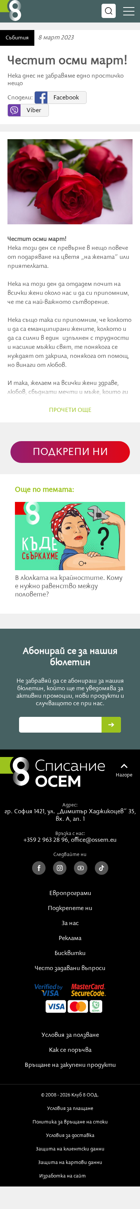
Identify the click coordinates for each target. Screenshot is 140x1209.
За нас (70, 923)
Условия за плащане (70, 1108)
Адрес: (70, 805)
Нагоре (124, 775)
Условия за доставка (70, 1135)
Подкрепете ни (70, 908)
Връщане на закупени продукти (70, 1065)
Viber (34, 110)
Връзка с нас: (70, 834)
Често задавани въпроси (70, 968)
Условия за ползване (70, 1035)
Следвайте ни (70, 855)
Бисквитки (70, 953)
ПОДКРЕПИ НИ (70, 452)
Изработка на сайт (63, 1176)
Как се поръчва (70, 1050)
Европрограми (70, 893)
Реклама (70, 938)
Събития (17, 38)
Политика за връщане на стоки (70, 1122)
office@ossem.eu (93, 840)
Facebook (66, 98)
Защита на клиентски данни (70, 1149)
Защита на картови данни (70, 1162)
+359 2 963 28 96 (46, 840)
